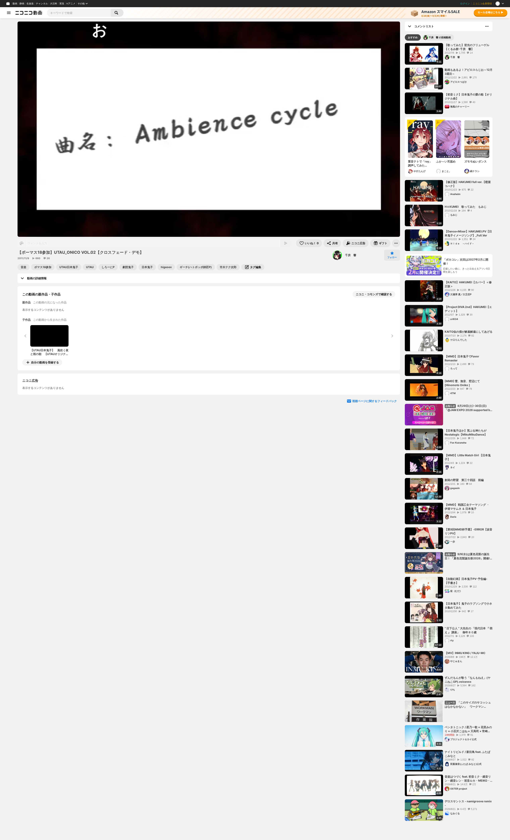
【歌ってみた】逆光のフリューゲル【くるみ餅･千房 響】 (467, 47)
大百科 (53, 3)
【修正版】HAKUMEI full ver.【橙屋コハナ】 (468, 184)
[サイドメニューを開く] (9, 13)
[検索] (117, 13)
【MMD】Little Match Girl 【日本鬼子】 (468, 457)
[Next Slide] (392, 399)
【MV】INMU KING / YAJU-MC (465, 653)
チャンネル (42, 3)
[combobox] (79, 13)
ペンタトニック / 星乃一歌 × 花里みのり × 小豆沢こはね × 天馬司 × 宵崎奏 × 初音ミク (468, 729)
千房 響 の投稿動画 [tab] (440, 37)
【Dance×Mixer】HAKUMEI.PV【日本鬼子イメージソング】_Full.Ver (468, 233)
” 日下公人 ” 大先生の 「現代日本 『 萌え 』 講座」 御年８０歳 (468, 630)
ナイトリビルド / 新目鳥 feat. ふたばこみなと (467, 753)
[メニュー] (396, 243)
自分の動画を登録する (45, 362)
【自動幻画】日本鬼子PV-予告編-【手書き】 (466, 580)
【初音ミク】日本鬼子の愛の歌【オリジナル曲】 (468, 96)
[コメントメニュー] (487, 26)
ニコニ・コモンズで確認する (374, 294)
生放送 (30, 3)
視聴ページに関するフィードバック (374, 437)
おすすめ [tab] (413, 37)
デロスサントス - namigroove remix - (468, 803)
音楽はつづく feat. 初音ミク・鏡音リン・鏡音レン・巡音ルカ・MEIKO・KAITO (468, 778)
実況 (61, 3)
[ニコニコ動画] (28, 13)
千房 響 (350, 255)
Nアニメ (70, 3)
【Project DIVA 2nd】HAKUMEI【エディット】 (468, 309)
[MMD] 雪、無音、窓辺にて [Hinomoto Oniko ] (462, 383)
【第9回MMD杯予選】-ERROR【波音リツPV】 (468, 531)
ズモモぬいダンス (475, 161)
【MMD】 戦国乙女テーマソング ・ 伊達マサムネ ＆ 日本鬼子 (467, 506)
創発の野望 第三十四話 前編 (464, 480)
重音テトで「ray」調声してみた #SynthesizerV (420, 163)
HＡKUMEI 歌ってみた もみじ (465, 206)
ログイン (465, 3)
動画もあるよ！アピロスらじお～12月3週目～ (468, 71)
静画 (22, 3)
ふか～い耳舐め (446, 161)
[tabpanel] (448, 432)
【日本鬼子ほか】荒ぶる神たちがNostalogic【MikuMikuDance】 (466, 432)
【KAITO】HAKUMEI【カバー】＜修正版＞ (468, 284)
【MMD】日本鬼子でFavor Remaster (462, 358)
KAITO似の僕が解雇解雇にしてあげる (468, 331)
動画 (15, 3)
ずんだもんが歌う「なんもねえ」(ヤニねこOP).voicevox (467, 679)
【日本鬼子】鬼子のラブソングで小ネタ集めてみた (468, 605)
